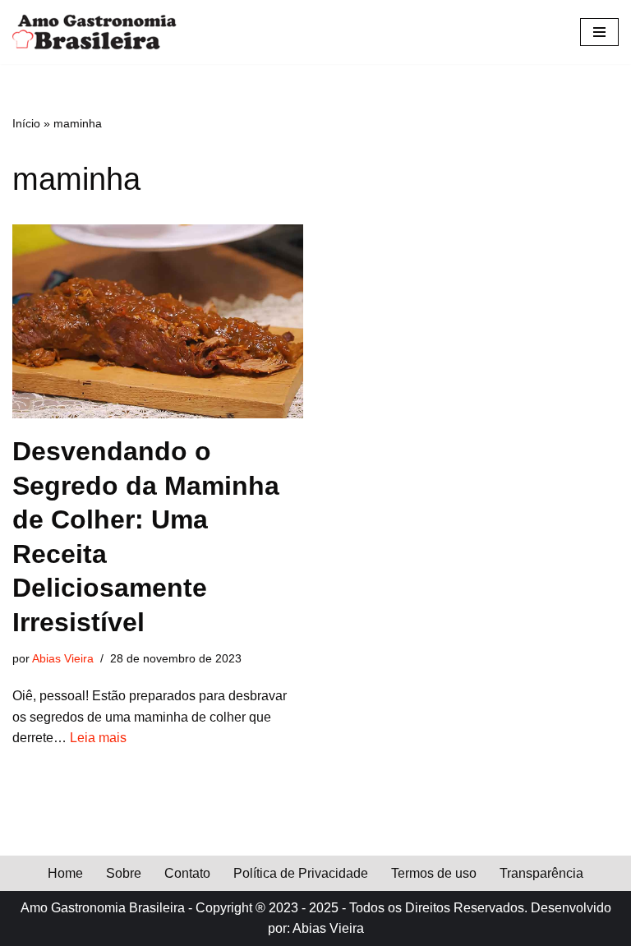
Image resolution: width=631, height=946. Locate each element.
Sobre (123, 873)
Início (26, 123)
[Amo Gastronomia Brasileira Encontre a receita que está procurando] (94, 32)
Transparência (541, 873)
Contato (187, 873)
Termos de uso (434, 873)
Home (65, 873)
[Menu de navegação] (599, 32)
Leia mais (98, 738)
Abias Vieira (63, 658)
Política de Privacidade (300, 873)
